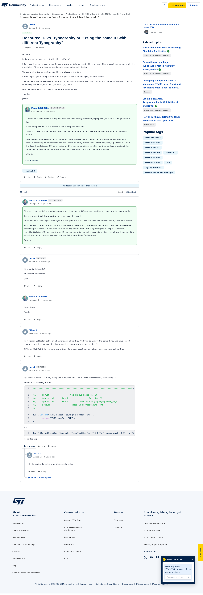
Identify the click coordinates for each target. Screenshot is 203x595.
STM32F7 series (153, 162)
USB (168, 162)
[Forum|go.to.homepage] (13, 5)
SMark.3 (33, 330)
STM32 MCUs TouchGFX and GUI (114, 14)
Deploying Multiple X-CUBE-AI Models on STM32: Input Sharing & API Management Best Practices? (162, 84)
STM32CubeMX (152, 148)
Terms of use (86, 584)
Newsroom (69, 544)
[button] (177, 5)
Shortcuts (118, 520)
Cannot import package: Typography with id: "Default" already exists (159, 66)
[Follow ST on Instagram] (157, 557)
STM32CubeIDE (152, 152)
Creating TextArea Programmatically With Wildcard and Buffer (160, 102)
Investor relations (20, 530)
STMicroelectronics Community (34, 14)
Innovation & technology (23, 544)
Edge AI (147, 92)
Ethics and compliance (154, 523)
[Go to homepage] (32, 504)
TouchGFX (29, 171)
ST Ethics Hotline (152, 530)
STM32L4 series (153, 157)
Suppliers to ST (19, 558)
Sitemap (118, 527)
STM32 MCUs (88, 14)
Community (69, 537)
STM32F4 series (153, 143)
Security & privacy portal (155, 544)
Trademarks (127, 584)
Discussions (57, 14)
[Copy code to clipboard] (132, 388)
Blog (14, 565)
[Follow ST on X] (145, 557)
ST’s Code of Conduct (154, 537)
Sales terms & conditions (107, 584)
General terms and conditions (26, 573)
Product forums (72, 14)
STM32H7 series (153, 138)
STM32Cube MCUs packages (159, 172)
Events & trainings (72, 551)
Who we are (18, 523)
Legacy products (153, 167)
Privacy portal (142, 584)
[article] (79, 224)
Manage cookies (160, 584)
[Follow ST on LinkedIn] (151, 557)
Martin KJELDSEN (40, 108)
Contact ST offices (72, 520)
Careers (16, 551)
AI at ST (68, 558)
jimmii (32, 24)
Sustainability (18, 537)
